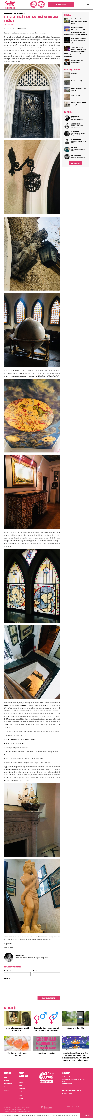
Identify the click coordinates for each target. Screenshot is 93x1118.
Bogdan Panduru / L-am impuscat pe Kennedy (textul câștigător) (46, 1029)
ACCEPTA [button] (87, 1115)
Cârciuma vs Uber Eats (75, 1028)
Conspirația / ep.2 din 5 (46, 1053)
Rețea (20, 1095)
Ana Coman (74, 147)
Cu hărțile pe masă (9, 24)
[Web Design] (46, 1107)
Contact (21, 1098)
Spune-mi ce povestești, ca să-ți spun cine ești (17, 1029)
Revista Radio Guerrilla (15, 13)
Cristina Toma (20, 955)
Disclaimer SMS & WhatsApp (10, 1111)
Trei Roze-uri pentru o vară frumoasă (17, 1054)
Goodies (21, 1092)
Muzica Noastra (8, 1083)
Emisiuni (6, 1080)
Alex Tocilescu (75, 131)
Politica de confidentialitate (19, 1107)
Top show (6, 1090)
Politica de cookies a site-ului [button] (67, 1115)
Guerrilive (6, 1087)
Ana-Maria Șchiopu (76, 155)
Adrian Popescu (75, 123)
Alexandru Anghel (76, 139)
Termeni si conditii (8, 1107)
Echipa (20, 1085)
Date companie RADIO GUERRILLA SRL (16, 1109)
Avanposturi (22, 1088)
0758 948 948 (68, 1094)
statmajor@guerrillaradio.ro (72, 1090)
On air (5, 1077)
